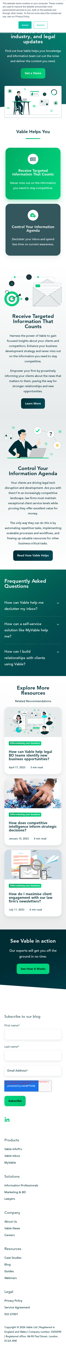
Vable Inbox (12, 1156)
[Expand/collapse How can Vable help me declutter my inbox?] (58, 603)
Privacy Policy (13, 1301)
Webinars (10, 1278)
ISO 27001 (11, 1314)
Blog (7, 1264)
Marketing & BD (15, 1192)
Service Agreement (17, 1307)
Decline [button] (41, 24)
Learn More (33, 403)
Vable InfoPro (13, 1149)
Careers (9, 1235)
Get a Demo (33, 73)
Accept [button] (25, 24)
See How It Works (33, 969)
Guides (9, 1271)
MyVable (10, 1162)
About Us (10, 1221)
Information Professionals (21, 1185)
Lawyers (9, 1199)
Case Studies (12, 1258)
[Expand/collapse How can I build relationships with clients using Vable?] (58, 652)
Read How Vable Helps (33, 555)
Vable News (12, 1228)
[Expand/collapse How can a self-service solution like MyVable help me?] (58, 624)
